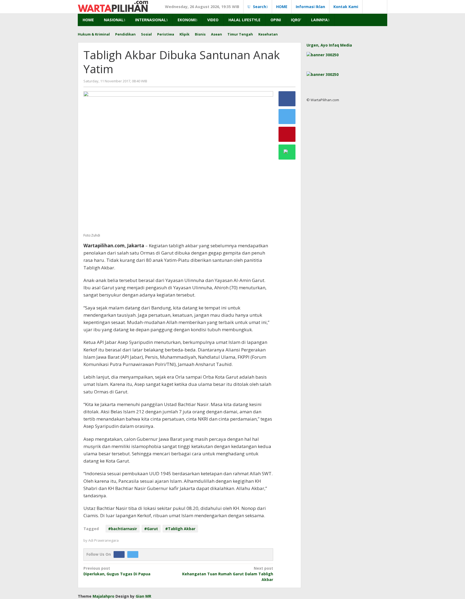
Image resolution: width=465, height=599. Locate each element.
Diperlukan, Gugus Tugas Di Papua (116, 571)
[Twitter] (134, 554)
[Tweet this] (287, 116)
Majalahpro (103, 596)
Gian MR (143, 596)
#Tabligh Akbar (180, 528)
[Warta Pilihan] (113, 5)
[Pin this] (287, 134)
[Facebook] (120, 554)
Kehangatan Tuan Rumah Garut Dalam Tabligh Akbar (227, 574)
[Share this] (287, 98)
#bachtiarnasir (122, 528)
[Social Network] (374, 6)
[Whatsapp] (287, 152)
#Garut (151, 528)
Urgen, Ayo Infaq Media (329, 45)
